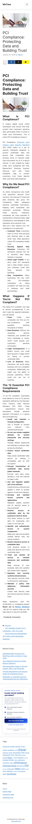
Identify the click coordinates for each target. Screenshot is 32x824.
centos (5, 750)
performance (20, 766)
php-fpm (5, 769)
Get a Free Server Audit (16, 720)
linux (10, 757)
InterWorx (23, 755)
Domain (27, 752)
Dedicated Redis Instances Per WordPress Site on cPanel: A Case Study (15, 656)
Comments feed (8, 794)
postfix (22, 769)
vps (19, 771)
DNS (22, 753)
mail (15, 758)
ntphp (11, 763)
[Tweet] (18, 62)
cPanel (22, 749)
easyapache (7, 755)
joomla (5, 758)
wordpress (11, 774)
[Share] (11, 62)
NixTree (7, 4)
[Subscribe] (25, 62)
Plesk (17, 768)
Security (8, 625)
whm (4, 774)
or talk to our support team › (16, 724)
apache (12, 746)
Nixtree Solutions (22, 607)
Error (12, 755)
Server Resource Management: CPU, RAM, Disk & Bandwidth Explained (15, 636)
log (13, 757)
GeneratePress (16, 821)
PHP (27, 765)
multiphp (6, 760)
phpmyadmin (11, 769)
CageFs (23, 746)
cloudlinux (11, 750)
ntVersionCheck (9, 766)
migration (20, 758)
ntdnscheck (6, 763)
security (10, 771)
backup (17, 746)
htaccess (18, 755)
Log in (5, 788)
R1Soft (4, 771)
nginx (15, 760)
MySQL (11, 760)
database (5, 752)
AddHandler (6, 746)
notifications (21, 760)
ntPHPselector (20, 762)
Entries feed (7, 791)
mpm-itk (26, 757)
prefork (27, 769)
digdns (11, 752)
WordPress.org (8, 797)
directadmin (17, 753)
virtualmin (15, 771)
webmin (23, 771)
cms (16, 750)
